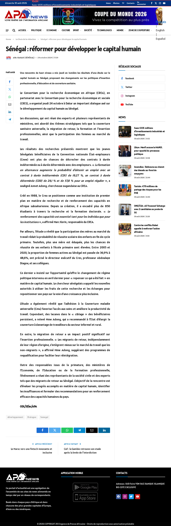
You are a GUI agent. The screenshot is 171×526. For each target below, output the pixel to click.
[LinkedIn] (10, 112)
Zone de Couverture (139, 30)
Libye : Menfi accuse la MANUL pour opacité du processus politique (148, 151)
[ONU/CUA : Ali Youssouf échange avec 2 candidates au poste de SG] (125, 209)
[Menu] (7, 30)
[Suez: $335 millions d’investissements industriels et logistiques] (125, 131)
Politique (36, 30)
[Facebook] (10, 82)
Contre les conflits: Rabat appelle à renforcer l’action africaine (147, 228)
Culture (66, 30)
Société (88, 30)
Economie (52, 30)
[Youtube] (137, 496)
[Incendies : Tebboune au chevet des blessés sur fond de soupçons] (125, 170)
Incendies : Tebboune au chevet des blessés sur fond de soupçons (149, 170)
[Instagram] (124, 496)
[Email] (10, 104)
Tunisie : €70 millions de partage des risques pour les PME (147, 189)
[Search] (13, 30)
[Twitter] (10, 89)
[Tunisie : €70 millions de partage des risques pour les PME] (125, 190)
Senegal (44, 417)
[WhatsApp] (10, 97)
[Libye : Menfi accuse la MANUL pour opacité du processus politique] (125, 151)
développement (15, 417)
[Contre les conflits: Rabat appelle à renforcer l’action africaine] (125, 229)
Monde (120, 30)
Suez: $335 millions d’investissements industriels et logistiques (149, 131)
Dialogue (31, 417)
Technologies (104, 30)
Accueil (22, 30)
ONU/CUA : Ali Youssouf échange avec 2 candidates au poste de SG (149, 209)
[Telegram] (10, 119)
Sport (76, 30)
